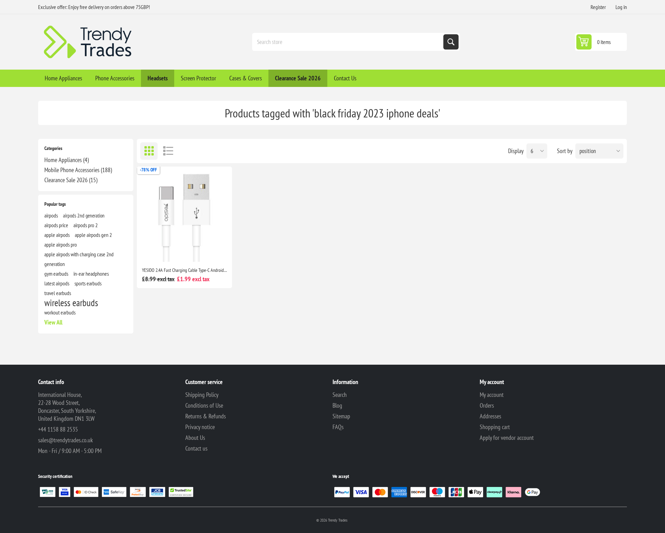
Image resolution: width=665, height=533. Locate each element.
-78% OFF (148, 170)
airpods (51, 215)
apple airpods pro (60, 244)
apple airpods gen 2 (93, 234)
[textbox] (348, 42)
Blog (337, 405)
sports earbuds (87, 283)
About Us (195, 438)
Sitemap (341, 416)
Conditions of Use (204, 405)
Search (451, 42)
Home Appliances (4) (66, 160)
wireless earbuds (71, 303)
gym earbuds (56, 273)
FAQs (338, 427)
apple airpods (57, 234)
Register (598, 6)
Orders (487, 405)
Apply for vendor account (507, 438)
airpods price (56, 225)
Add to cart (184, 250)
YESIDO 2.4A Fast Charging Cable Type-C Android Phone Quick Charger (184, 270)
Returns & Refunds (205, 416)
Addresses (490, 416)
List (168, 151)
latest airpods (56, 283)
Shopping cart (495, 427)
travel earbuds (57, 293)
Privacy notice (200, 427)
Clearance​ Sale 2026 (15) (70, 180)
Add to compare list (154, 251)
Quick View (215, 251)
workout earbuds (60, 312)
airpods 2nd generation (84, 215)
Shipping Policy (202, 395)
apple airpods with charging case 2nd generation (79, 259)
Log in (621, 6)
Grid (149, 151)
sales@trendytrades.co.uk (65, 440)
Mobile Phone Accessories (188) (78, 170)
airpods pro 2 (85, 225)
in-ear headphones (91, 273)
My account (492, 395)
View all (53, 322)
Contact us (196, 448)
